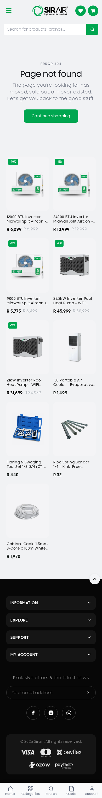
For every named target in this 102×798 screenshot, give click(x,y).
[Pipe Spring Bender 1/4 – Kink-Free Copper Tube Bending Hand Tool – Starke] (74, 429)
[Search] (92, 29)
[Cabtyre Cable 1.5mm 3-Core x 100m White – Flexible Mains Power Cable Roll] (27, 511)
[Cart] (93, 10)
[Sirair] (50, 11)
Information (24, 602)
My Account (24, 654)
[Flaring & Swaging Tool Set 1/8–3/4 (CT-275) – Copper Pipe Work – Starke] (27, 429)
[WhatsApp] (69, 713)
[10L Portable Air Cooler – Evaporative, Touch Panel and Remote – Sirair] (74, 347)
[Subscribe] (88, 692)
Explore (19, 620)
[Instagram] (51, 713)
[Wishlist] (80, 10)
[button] (9, 10)
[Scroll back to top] (94, 579)
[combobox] (45, 29)
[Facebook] (33, 713)
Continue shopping (51, 116)
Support (19, 637)
